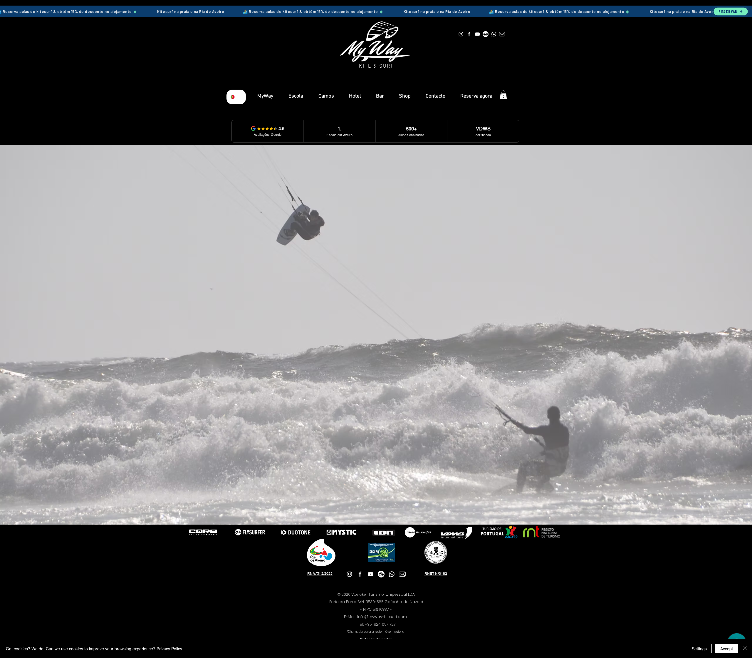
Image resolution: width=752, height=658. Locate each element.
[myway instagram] (461, 34)
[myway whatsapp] (494, 34)
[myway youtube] (477, 34)
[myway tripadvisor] (486, 34)
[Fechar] (744, 648)
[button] (503, 95)
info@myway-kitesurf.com (382, 617)
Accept (726, 649)
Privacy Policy (169, 649)
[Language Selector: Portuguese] (236, 97)
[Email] (502, 34)
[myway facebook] (469, 34)
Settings (699, 649)
